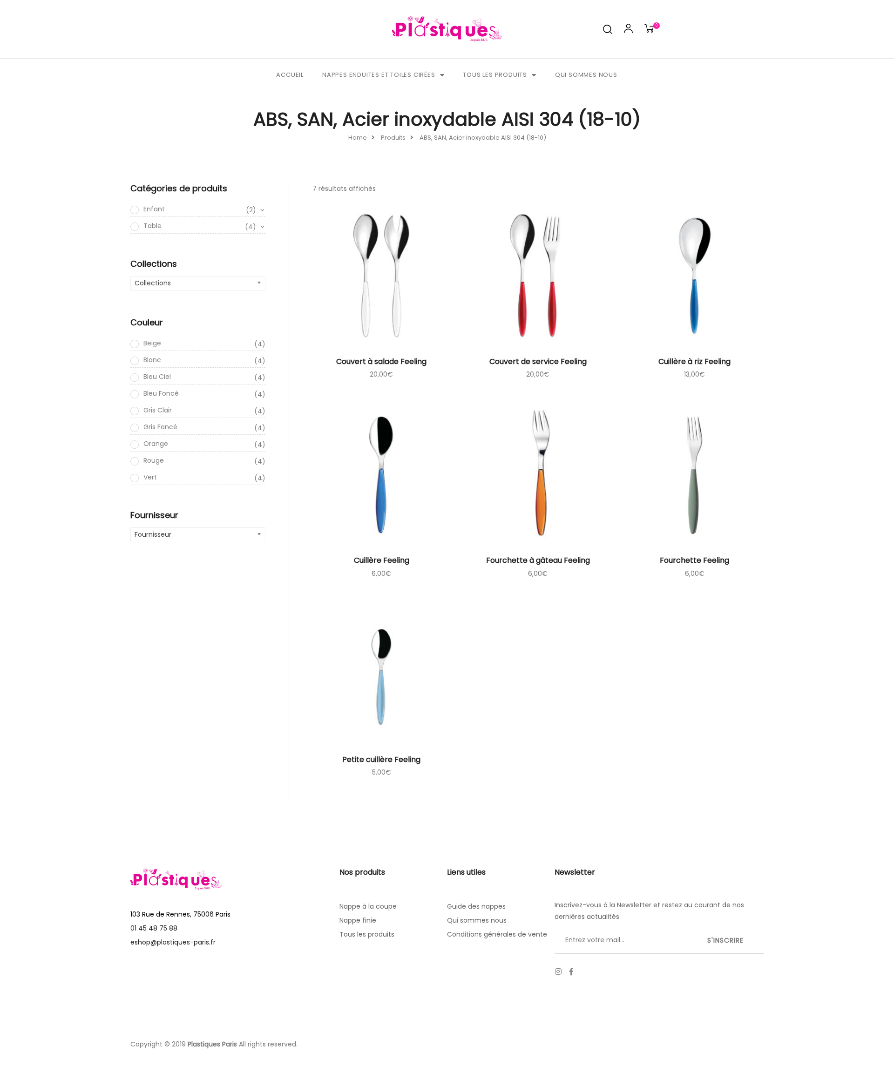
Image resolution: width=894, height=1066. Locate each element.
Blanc (204, 360)
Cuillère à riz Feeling (694, 361)
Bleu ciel (204, 377)
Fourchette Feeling (694, 560)
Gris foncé (204, 427)
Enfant (199, 209)
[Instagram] (558, 971)
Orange (204, 444)
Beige (204, 343)
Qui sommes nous (586, 74)
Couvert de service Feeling (538, 361)
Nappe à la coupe (368, 906)
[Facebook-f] (571, 971)
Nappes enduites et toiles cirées (378, 74)
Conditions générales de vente (497, 934)
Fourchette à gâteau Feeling (538, 560)
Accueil (290, 74)
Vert (204, 477)
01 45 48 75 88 (153, 928)
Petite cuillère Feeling (381, 759)
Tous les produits (495, 74)
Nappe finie (357, 920)
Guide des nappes (476, 906)
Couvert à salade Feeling (381, 361)
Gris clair (204, 410)
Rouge (204, 461)
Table (199, 226)
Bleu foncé (204, 394)
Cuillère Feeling (381, 560)
